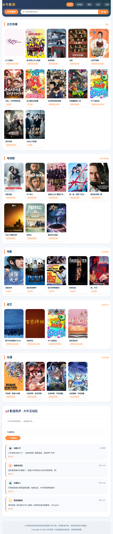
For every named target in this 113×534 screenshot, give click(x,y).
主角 (71, 60)
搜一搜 (103, 12)
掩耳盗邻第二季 (96, 194)
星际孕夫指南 (53, 235)
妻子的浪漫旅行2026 (13, 340)
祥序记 (29, 235)
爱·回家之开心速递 (33, 60)
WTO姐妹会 (95, 101)
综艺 (98, 4)
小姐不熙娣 (95, 60)
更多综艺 (105, 305)
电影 (89, 4)
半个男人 (30, 194)
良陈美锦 (51, 60)
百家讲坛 (30, 340)
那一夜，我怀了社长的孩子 (77, 194)
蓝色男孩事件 (32, 288)
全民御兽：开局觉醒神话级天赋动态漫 (77, 393)
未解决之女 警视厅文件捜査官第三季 (56, 194)
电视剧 (79, 4)
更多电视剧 (104, 158)
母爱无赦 (8, 194)
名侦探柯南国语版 (54, 101)
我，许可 (94, 288)
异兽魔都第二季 (75, 101)
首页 (70, 4)
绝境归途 (72, 288)
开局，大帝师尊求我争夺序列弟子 (13, 101)
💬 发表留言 (13, 438)
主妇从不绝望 (32, 141)
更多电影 (105, 252)
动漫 (107, 4)
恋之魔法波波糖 (32, 101)
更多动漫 (105, 357)
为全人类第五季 (11, 235)
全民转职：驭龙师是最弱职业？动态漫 (35, 393)
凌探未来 (8, 288)
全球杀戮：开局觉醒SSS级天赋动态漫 (56, 393)
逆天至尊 (8, 141)
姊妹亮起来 (73, 340)
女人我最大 (9, 60)
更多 (107, 24)
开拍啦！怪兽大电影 (12, 393)
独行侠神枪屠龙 (53, 288)
